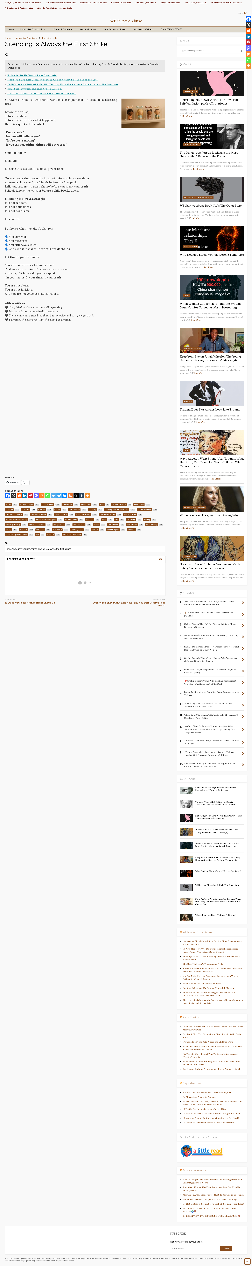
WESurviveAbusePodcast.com (61, 2)
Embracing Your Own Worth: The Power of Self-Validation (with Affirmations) (209, 101)
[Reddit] (19, 495)
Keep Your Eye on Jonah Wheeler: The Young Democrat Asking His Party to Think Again (210, 358)
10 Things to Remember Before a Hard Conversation (208, 1122)
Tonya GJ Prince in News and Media (23, 2)
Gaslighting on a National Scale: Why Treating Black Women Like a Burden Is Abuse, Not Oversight (62, 84)
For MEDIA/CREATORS (195, 2)
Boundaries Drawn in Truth (33, 29)
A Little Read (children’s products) (55, 8)
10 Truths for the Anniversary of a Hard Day (204, 1109)
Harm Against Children (114, 29)
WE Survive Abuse (126, 21)
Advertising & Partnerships (19, 8)
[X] (13, 495)
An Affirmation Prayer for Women (199, 1097)
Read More (188, 116)
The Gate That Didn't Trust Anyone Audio (203, 964)
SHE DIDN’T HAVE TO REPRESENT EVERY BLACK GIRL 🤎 (211, 1216)
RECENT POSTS (187, 778)
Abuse (187, 296)
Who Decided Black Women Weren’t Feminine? (212, 254)
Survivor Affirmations (195, 1170)
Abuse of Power (192, 145)
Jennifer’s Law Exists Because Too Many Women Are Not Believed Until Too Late (52, 79)
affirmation (190, 557)
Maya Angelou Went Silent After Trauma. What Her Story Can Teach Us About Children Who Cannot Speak (212, 462)
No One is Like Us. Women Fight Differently (31, 75)
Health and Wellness (143, 29)
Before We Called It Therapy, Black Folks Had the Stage (210, 1199)
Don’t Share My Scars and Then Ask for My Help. (34, 88)
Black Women (190, 247)
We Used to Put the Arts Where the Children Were (208, 1042)
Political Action (192, 349)
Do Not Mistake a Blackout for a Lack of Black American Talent (213, 1204)
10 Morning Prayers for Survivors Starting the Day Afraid (211, 1118)
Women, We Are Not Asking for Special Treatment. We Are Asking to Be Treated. (215, 803)
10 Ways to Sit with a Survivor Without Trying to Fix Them (211, 1113)
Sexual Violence (87, 29)
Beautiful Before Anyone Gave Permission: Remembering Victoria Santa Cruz (215, 788)
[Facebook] (7, 495)
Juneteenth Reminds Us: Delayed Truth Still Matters (208, 988)
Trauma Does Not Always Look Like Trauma (210, 409)
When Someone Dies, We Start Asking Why (209, 515)
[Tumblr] (81, 495)
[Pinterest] (30, 495)
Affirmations (190, 92)
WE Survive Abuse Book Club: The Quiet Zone (211, 205)
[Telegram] (59, 495)
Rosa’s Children (191, 1017)
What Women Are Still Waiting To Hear (202, 983)
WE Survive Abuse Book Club (198, 198)
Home (11, 29)
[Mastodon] (36, 495)
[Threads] (76, 495)
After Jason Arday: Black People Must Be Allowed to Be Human (213, 1195)
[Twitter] (53, 495)
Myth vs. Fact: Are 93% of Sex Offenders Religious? (207, 1092)
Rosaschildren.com (121, 2)
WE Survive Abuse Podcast (197, 932)
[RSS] (70, 495)
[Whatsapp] (47, 495)
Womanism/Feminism (194, 507)
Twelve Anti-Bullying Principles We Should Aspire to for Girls (213, 1069)
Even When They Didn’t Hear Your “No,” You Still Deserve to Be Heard (129, 604)
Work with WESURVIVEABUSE (226, 2)
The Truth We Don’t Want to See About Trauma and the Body (41, 93)
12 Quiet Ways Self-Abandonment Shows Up (30, 602)
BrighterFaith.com (170, 2)
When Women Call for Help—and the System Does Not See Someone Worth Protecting (210, 305)
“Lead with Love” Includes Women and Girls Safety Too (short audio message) (210, 566)
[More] (87, 495)
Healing (188, 402)
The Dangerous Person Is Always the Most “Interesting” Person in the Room (209, 154)
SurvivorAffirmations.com (93, 2)
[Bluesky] (64, 495)
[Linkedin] (24, 495)
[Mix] (41, 495)
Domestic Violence (63, 29)
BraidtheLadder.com (145, 2)
